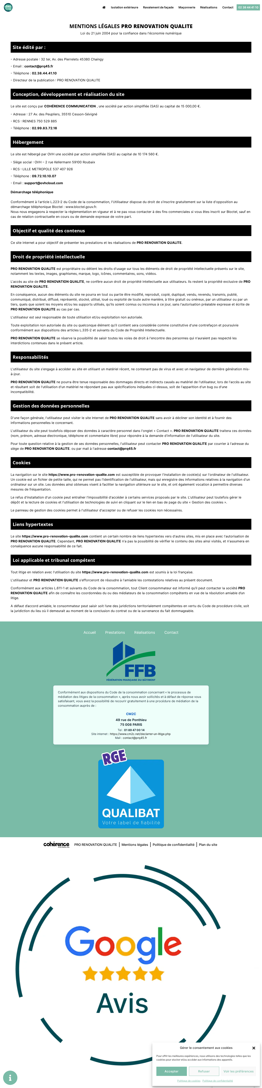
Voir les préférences (239, 1071)
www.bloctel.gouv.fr (81, 207)
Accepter (171, 1071)
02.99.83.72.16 (44, 128)
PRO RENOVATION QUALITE (95, 845)
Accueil (90, 632)
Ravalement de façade (158, 7)
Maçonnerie (186, 7)
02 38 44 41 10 (248, 7)
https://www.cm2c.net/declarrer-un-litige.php (140, 734)
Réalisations (208, 7)
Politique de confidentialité (217, 1080)
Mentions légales (135, 845)
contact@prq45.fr (38, 66)
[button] (254, 1048)
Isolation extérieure (124, 7)
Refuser (204, 1071)
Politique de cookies (188, 1080)
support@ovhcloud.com (43, 183)
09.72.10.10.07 (44, 176)
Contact (227, 7)
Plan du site (208, 845)
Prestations (115, 632)
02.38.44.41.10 (44, 73)
